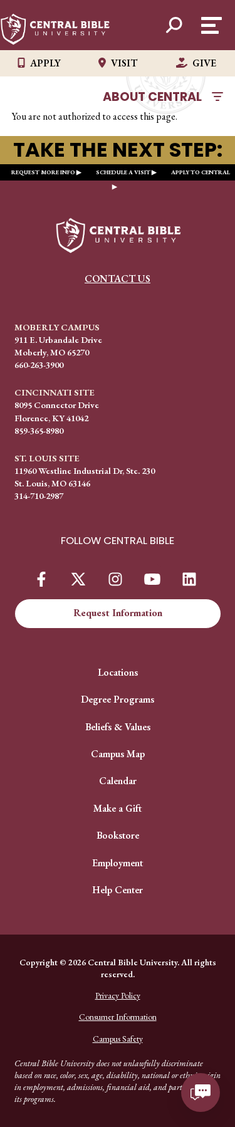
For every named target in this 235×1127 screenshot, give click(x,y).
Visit (124, 63)
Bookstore (118, 835)
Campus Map (118, 753)
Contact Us (117, 278)
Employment (117, 862)
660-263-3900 (38, 364)
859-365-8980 (38, 430)
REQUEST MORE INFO (43, 172)
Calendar (118, 780)
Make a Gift (117, 808)
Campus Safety (118, 1038)
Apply (45, 63)
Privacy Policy (117, 995)
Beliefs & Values (117, 726)
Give (204, 63)
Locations (118, 672)
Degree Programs (117, 699)
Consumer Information (118, 1016)
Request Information (117, 612)
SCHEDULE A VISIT (123, 172)
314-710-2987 (38, 495)
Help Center (117, 889)
